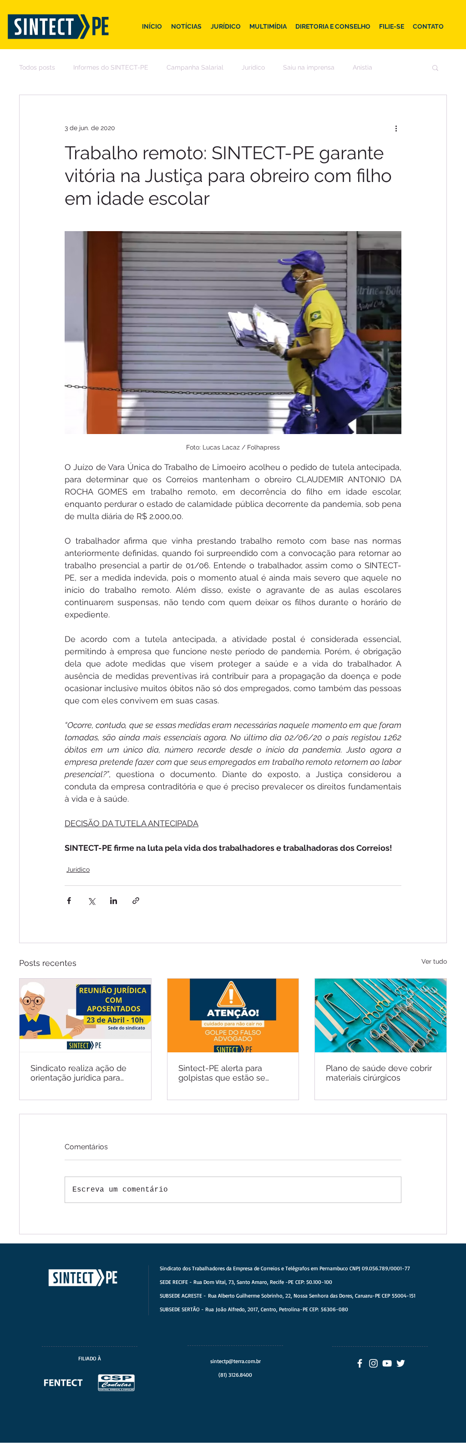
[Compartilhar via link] (136, 900)
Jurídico (253, 67)
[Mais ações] (395, 127)
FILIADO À (89, 1358)
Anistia (362, 67)
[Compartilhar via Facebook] (69, 900)
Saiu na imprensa (308, 67)
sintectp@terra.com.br (235, 1361)
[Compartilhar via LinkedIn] (113, 900)
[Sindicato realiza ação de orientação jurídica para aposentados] (85, 1015)
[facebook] (359, 1363)
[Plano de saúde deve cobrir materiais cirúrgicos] (380, 1015)
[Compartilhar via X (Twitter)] (91, 900)
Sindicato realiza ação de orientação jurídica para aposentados (78, 1072)
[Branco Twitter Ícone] (400, 1363)
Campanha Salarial (195, 67)
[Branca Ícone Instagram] (373, 1363)
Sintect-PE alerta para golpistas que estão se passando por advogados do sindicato (227, 1072)
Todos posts (37, 67)
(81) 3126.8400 (235, 1374)
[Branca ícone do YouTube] (387, 1363)
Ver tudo (434, 961)
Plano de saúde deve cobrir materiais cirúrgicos (379, 1072)
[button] (435, 67)
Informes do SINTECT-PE (110, 67)
